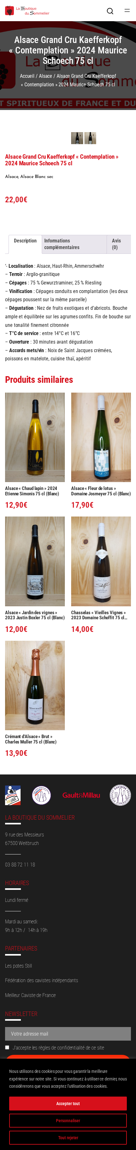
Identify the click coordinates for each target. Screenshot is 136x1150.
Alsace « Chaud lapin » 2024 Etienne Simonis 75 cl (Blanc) (32, 491)
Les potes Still (18, 966)
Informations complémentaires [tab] (61, 244)
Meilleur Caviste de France (30, 995)
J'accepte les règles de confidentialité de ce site (57, 1048)
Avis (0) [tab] (116, 244)
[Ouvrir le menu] (127, 10)
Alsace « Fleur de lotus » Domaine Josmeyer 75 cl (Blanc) (101, 491)
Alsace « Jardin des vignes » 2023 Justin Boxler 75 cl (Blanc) (35, 615)
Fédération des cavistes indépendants (41, 980)
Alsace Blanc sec (36, 176)
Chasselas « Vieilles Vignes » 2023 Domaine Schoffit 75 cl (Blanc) (98, 615)
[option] (90, 138)
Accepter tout (68, 1103)
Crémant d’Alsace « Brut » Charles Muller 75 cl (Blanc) (31, 739)
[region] (68, 1104)
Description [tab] (25, 241)
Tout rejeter (68, 1137)
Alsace (45, 76)
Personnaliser (68, 1120)
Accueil (27, 76)
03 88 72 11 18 (20, 865)
